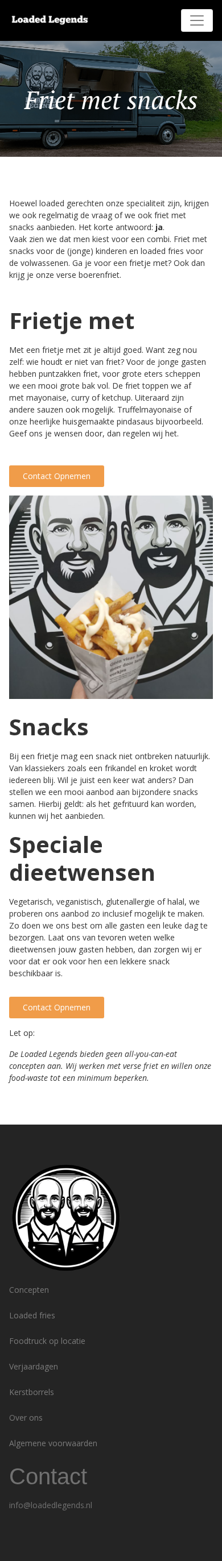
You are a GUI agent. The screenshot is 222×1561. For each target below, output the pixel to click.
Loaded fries (32, 1315)
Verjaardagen (33, 1366)
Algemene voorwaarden (53, 1443)
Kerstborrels (31, 1392)
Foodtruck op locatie (47, 1340)
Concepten (29, 1289)
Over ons (26, 1417)
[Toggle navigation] (197, 20)
